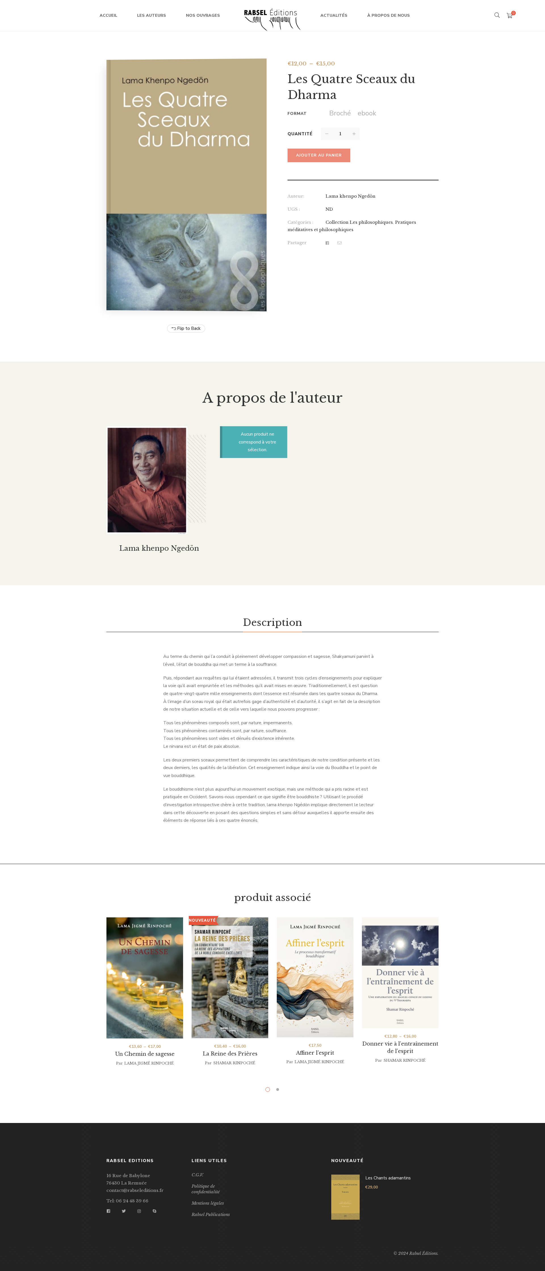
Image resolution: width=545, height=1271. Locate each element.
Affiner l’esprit (315, 1053)
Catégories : (300, 222)
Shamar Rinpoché (234, 1063)
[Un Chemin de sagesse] (144, 977)
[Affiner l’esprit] (315, 978)
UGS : (294, 209)
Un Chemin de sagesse (145, 1054)
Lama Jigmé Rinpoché (149, 1063)
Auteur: (296, 196)
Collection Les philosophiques (359, 222)
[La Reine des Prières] (230, 977)
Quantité (300, 134)
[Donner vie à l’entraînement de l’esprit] (400, 972)
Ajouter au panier (319, 155)
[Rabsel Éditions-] (272, 15)
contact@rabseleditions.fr (135, 1190)
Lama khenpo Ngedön (351, 196)
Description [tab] (272, 622)
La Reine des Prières (230, 1054)
